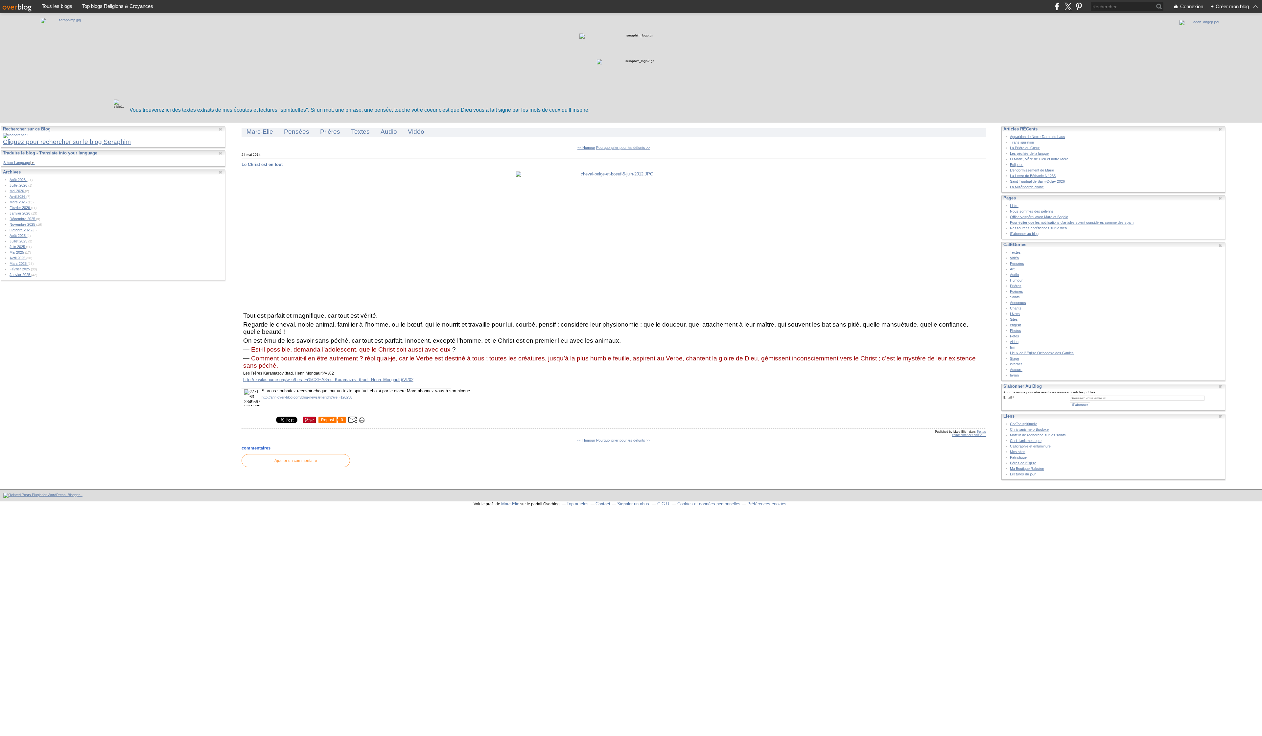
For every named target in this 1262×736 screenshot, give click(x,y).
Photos (1015, 331)
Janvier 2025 (20, 275)
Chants (1015, 308)
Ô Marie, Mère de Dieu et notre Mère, (1039, 159)
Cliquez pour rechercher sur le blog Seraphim (67, 141)
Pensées (296, 131)
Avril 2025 (18, 258)
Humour (1016, 280)
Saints (1015, 297)
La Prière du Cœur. (1025, 148)
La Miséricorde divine (1027, 187)
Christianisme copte (1025, 441)
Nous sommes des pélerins (1032, 211)
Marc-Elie (259, 131)
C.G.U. (663, 503)
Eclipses (1016, 165)
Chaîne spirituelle (1023, 424)
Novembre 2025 (23, 224)
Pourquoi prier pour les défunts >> (623, 148)
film (1012, 347)
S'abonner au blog (1024, 234)
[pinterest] (1079, 6)
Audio (389, 131)
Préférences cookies (766, 503)
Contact (603, 503)
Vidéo (416, 131)
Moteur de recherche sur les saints (1038, 435)
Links (1014, 206)
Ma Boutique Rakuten (1027, 469)
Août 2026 (18, 180)
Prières (330, 131)
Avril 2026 (18, 196)
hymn (1014, 375)
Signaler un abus (633, 503)
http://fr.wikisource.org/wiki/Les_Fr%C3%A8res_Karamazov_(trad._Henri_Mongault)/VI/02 (328, 379)
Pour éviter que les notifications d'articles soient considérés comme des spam (1071, 222)
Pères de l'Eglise (1023, 463)
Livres (1015, 314)
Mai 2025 (17, 252)
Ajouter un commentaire (295, 460)
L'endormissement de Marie (1032, 170)
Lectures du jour (1023, 474)
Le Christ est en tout (262, 164)
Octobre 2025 (21, 230)
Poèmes (1016, 291)
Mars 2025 (19, 263)
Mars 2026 (19, 202)
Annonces (1018, 303)
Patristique (1018, 457)
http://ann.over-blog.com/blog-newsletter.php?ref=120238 (307, 397)
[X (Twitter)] (1068, 6)
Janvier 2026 (20, 213)
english (1015, 325)
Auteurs (1016, 370)
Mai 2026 (17, 191)
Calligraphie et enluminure (1030, 446)
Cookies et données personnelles (708, 503)
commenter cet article (967, 435)
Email (1007, 397)
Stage (1014, 358)
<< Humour (586, 148)
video (1014, 342)
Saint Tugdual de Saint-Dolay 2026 (1037, 181)
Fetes (1014, 336)
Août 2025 (18, 236)
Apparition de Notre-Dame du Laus (1037, 137)
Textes (360, 131)
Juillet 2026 (19, 185)
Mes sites (1017, 452)
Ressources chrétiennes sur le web (1038, 228)
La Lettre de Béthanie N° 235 (1033, 176)
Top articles (578, 503)
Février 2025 (20, 269)
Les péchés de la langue (1029, 153)
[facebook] (1057, 6)
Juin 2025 (18, 247)
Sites (1014, 319)
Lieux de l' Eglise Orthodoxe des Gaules (1042, 353)
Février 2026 (20, 208)
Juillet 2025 (19, 241)
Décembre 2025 (23, 219)
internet (1016, 364)
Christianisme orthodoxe (1029, 429)
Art (1012, 269)
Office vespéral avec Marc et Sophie (1039, 217)
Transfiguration (1022, 142)
